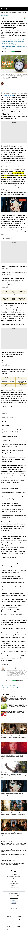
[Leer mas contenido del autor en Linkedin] (17, 668)
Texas (10, 12)
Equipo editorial (14, 874)
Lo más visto (5, 694)
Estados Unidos (21, 687)
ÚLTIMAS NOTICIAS (7, 841)
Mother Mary (25, 12)
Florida (2, 12)
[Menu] (2, 8)
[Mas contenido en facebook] (11, 909)
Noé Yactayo (6, 86)
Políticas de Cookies (14, 898)
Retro (19, 923)
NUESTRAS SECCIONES (14, 913)
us (8, 919)
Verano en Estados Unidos (9, 687)
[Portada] (14, 873)
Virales (8, 926)
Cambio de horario (6, 685)
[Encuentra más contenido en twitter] (5, 51)
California (6, 12)
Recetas (19, 926)
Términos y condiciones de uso (14, 893)
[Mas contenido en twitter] (14, 909)
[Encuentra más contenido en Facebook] (2, 51)
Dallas (4, 690)
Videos (19, 916)
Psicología (19, 12)
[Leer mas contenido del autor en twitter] (15, 668)
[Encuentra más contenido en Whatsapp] (8, 51)
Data (19, 919)
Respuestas (8, 916)
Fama (9, 923)
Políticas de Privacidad (14, 895)
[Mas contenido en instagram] (16, 909)
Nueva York (14, 12)
